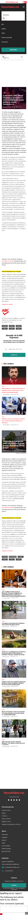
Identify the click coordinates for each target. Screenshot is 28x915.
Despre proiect (6, 810)
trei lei (18, 559)
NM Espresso (5, 834)
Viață (4, 92)
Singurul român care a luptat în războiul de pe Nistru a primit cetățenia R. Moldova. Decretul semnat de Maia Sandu (14, 683)
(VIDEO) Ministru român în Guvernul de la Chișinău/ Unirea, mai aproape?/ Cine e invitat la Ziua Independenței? (13, 390)
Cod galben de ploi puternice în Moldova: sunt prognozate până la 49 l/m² (13, 624)
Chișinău (18, 325)
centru (11, 325)
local (12, 328)
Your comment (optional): (12, 904)
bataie (5, 325)
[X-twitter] (11, 800)
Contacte (4, 816)
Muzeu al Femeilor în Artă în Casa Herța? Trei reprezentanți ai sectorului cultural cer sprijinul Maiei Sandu (13, 713)
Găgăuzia (4, 840)
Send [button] (1, 914)
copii (21, 556)
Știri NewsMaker (6, 394)
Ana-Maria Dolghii (6, 686)
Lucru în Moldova (6, 845)
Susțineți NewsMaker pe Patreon (11, 824)
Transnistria (4, 837)
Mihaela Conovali (7, 107)
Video (3, 386)
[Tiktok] (16, 800)
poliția (18, 328)
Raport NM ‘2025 (6, 851)
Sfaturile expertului (6, 848)
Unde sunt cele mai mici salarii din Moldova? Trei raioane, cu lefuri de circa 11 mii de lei (13, 743)
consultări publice (12, 556)
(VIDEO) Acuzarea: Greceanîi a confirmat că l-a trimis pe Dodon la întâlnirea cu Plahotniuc (13, 420)
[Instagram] (14, 800)
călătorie (5, 556)
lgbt (5, 328)
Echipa (4, 813)
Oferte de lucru (6, 818)
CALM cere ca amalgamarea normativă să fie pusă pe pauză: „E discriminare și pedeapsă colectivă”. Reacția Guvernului (14, 653)
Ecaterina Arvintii (7, 450)
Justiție (3, 843)
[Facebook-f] (8, 800)
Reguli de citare (6, 821)
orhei (5, 559)
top (11, 559)
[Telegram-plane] (19, 800)
